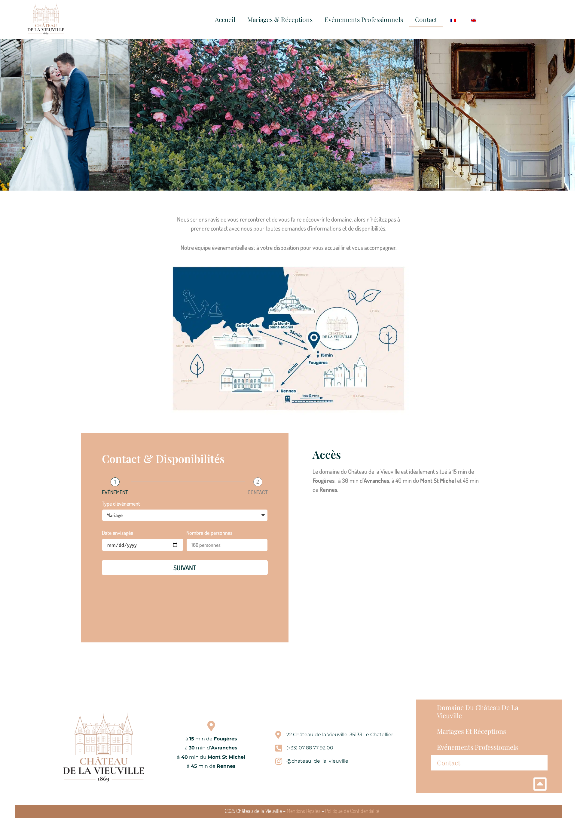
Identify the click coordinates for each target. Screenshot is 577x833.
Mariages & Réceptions (280, 19)
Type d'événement (121, 504)
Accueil (225, 19)
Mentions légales (303, 810)
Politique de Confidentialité (352, 810)
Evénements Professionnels (364, 19)
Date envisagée (117, 533)
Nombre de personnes (209, 533)
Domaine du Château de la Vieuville (477, 711)
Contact (426, 19)
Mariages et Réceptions (471, 731)
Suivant (184, 567)
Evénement (115, 492)
